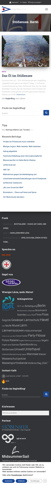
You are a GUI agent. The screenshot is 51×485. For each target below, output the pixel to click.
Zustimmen (8, 481)
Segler (4, 345)
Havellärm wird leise (19, 233)
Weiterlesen (20, 95)
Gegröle (6, 320)
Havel (44, 320)
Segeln (45, 340)
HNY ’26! (6, 170)
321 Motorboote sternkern (13, 197)
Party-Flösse (36, 335)
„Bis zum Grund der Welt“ (13, 187)
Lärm (23, 325)
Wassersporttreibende (15, 362)
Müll (14, 336)
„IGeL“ (45, 363)
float (33, 315)
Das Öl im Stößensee (17, 76)
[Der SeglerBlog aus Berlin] (15, 9)
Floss (39, 314)
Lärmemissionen (13, 330)
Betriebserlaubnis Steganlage (26, 310)
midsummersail (33, 330)
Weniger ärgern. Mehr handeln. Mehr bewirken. (22, 146)
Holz (3, 326)
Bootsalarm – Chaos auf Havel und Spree (19, 192)
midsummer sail (7, 336)
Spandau (15, 344)
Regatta (21, 341)
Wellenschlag (34, 363)
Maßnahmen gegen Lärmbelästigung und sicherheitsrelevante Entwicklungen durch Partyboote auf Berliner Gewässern (24, 178)
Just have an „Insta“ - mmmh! (16, 376)
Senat (9, 345)
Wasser (42, 354)
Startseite (15, 2)
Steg (35, 345)
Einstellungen (16, 475)
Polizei (6, 340)
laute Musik (12, 325)
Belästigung (31, 306)
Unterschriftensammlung (11, 354)
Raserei (14, 340)
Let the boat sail (9, 165)
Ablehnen (21, 481)
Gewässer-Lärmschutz (25, 320)
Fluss (45, 314)
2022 (23, 306)
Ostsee (18, 336)
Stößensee (8, 349)
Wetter (25, 2)
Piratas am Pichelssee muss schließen (19, 142)
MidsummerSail (35, 2)
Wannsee (32, 354)
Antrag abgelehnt (10, 151)
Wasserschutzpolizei (14, 358)
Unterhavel (32, 349)
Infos (4, 72)
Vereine (23, 354)
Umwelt (19, 349)
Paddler (24, 336)
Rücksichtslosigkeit (35, 341)
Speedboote (26, 344)
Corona (29, 315)
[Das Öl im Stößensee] (25, 51)
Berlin (42, 306)
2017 (19, 306)
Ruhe (27, 340)
